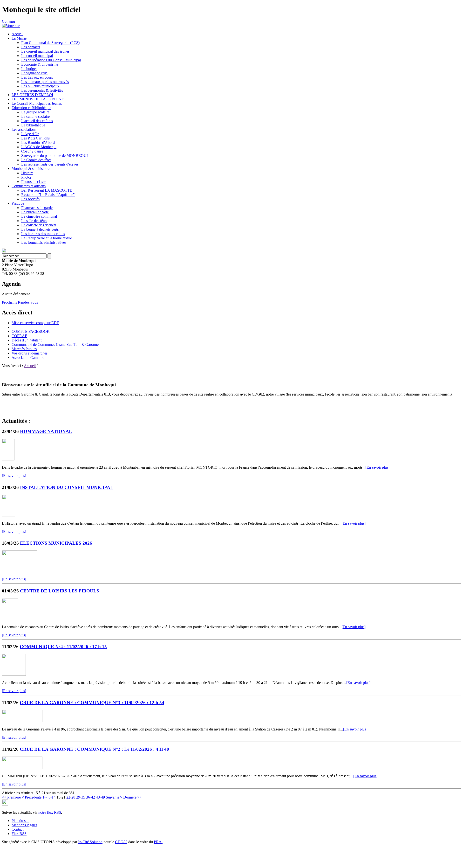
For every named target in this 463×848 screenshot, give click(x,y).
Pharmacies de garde (37, 208)
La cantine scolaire (35, 116)
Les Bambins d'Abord (38, 142)
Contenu (8, 21)
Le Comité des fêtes (36, 160)
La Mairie (19, 38)
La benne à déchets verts (40, 229)
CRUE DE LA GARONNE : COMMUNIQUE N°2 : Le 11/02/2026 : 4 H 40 (94, 749)
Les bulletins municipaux (40, 86)
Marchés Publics (24, 349)
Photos (26, 177)
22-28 (70, 797)
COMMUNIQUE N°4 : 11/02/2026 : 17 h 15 (63, 646)
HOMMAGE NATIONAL (46, 431)
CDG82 (121, 842)
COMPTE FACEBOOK (31, 331)
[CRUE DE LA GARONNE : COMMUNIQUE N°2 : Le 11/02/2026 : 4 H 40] (22, 768)
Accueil (17, 34)
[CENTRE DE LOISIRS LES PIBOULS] (10, 619)
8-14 (51, 797)
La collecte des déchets (38, 225)
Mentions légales (24, 825)
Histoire (27, 173)
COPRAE (19, 336)
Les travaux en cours (37, 77)
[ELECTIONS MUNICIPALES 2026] (19, 571)
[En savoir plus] (377, 467)
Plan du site (20, 821)
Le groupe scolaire (35, 112)
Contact (17, 829)
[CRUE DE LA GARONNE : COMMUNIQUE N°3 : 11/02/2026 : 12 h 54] (22, 721)
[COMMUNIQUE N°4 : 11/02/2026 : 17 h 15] (14, 674)
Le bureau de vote (35, 212)
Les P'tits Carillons (35, 138)
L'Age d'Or (30, 134)
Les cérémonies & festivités (42, 90)
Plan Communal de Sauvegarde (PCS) (50, 43)
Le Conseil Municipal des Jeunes (37, 103)
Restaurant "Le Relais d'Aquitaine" (48, 195)
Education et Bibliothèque (31, 108)
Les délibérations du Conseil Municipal (51, 60)
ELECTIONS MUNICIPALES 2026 (56, 543)
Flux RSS (19, 834)
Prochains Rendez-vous (20, 302)
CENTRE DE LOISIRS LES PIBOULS (59, 590)
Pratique (18, 203)
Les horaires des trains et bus (43, 234)
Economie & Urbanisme (39, 64)
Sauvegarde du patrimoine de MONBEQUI (54, 155)
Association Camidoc (28, 357)
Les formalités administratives (43, 242)
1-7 (45, 797)
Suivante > (114, 797)
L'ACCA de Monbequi (38, 147)
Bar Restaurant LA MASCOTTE (46, 190)
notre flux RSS (49, 812)
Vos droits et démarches (30, 353)
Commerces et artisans (29, 186)
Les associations (24, 129)
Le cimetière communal (39, 216)
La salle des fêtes (34, 221)
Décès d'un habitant (26, 340)
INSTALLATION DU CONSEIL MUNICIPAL (66, 487)
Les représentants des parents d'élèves (49, 164)
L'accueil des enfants (37, 121)
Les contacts (30, 47)
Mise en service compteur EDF (35, 323)
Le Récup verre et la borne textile (46, 238)
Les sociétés (30, 199)
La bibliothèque (33, 125)
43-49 (100, 797)
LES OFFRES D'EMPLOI (32, 95)
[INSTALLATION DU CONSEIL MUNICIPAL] (8, 515)
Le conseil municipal (37, 56)
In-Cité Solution (90, 842)
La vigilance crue (34, 73)
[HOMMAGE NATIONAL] (8, 459)
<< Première (11, 797)
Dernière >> (132, 797)
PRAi (158, 842)
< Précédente (31, 797)
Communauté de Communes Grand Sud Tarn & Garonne (55, 344)
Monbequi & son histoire (30, 169)
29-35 (80, 797)
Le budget (29, 69)
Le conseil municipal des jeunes (45, 51)
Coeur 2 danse (32, 151)
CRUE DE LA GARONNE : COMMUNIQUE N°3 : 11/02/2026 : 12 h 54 (92, 702)
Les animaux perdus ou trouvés (45, 82)
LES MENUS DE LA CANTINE (38, 99)
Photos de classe (33, 182)
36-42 (90, 797)
